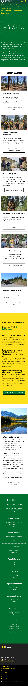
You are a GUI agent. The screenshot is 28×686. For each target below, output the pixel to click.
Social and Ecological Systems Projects (14, 303)
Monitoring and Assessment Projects (14, 108)
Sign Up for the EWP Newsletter (14, 392)
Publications (7, 329)
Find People (4, 679)
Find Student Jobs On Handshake (14, 483)
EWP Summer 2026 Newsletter (13, 335)
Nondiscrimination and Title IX (8, 669)
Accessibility (4, 671)
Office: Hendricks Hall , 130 (7, 661)
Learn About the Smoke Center (14, 190)
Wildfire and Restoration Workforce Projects (14, 226)
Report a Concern (5, 667)
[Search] (22, 1)
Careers (3, 675)
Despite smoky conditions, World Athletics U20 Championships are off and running (12, 353)
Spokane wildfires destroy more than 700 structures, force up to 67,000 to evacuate (13, 372)
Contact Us (14, 637)
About (2, 677)
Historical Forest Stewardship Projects (14, 266)
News (18, 327)
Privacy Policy (4, 673)
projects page (11, 476)
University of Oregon (7, 682)
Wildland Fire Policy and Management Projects (14, 149)
